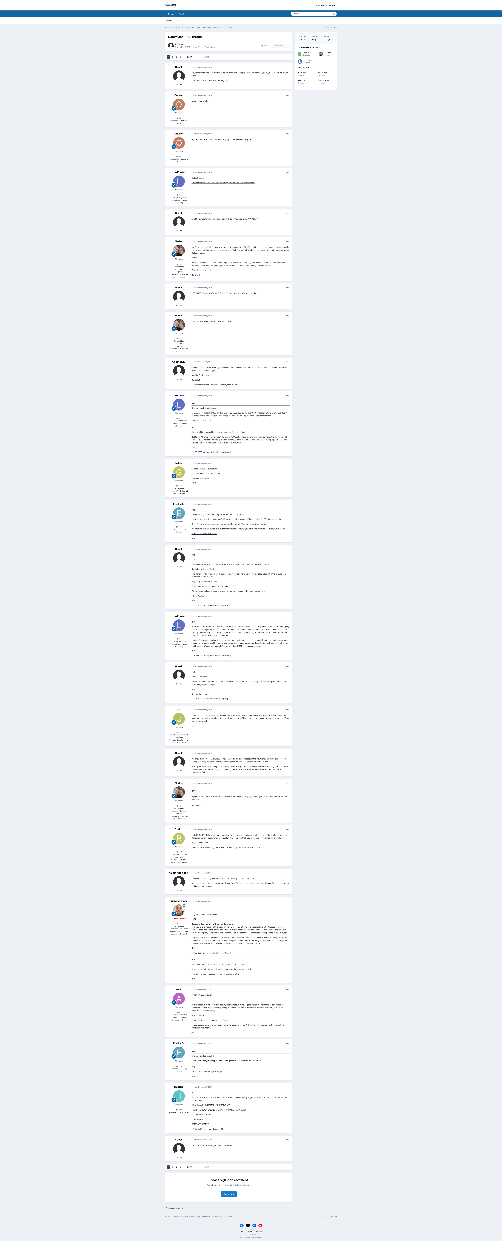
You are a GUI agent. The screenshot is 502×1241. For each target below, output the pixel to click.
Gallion (178, 463)
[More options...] (287, 67)
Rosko (178, 829)
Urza (178, 709)
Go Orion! (196, 275)
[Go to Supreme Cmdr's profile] (179, 910)
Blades (178, 241)
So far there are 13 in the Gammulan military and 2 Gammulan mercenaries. (223, 183)
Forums (169, 20)
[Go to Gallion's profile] (179, 472)
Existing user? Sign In (326, 5)
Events (179, 20)
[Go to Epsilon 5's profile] (179, 513)
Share (266, 46)
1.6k (180, 486)
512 (179, 195)
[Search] (334, 14)
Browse (171, 14)
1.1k (179, 264)
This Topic (323, 14)
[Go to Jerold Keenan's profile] (299, 54)
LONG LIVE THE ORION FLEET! (204, 533)
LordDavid (178, 172)
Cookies (258, 1232)
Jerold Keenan (309, 53)
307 (180, 852)
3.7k (180, 527)
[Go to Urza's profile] (179, 719)
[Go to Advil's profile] (179, 999)
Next (189, 57)
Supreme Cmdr (178, 901)
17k (179, 924)
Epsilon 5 (178, 504)
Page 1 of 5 (205, 57)
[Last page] (195, 57)
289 (180, 1110)
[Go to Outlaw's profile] (179, 104)
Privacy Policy (246, 1232)
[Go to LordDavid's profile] (179, 181)
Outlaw (178, 95)
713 (179, 732)
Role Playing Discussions (204, 47)
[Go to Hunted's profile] (179, 1096)
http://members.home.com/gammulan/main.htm (211, 1020)
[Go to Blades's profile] (179, 250)
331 (179, 118)
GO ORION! (196, 380)
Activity (182, 14)
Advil (178, 989)
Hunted (178, 1086)
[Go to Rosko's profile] (179, 838)
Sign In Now (229, 1194)
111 (180, 1012)
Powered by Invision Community (251, 1237)
